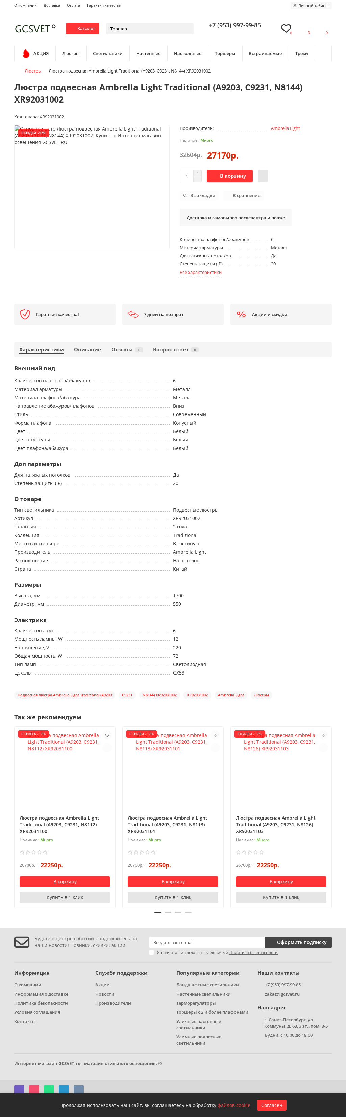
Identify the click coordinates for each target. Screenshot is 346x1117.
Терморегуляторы (196, 1003)
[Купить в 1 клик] (263, 176)
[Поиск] (186, 28)
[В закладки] (107, 735)
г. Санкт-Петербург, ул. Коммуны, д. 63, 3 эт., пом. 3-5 (296, 1022)
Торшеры (225, 53)
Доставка (52, 5)
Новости (104, 994)
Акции (102, 985)
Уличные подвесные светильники (198, 1040)
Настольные (187, 53)
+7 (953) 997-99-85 (235, 25)
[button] (15, 816)
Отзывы (125, 349)
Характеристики (41, 349)
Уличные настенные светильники (198, 1024)
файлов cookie (234, 1105)
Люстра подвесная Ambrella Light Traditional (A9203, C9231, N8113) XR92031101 (167, 824)
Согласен (271, 1105)
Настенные (148, 53)
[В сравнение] (107, 747)
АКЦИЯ (41, 53)
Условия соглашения (37, 1012)
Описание (87, 349)
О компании (25, 5)
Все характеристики (201, 272)
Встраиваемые (265, 53)
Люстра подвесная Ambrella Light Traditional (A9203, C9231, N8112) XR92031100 (59, 824)
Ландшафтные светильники (207, 985)
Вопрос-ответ (174, 349)
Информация (32, 972)
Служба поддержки (121, 972)
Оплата (73, 5)
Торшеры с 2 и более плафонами (212, 1012)
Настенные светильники (203, 994)
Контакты (25, 1021)
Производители (113, 1003)
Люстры (71, 53)
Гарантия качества (104, 5)
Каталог (86, 28)
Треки (301, 53)
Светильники (108, 53)
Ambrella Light (285, 128)
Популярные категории (208, 972)
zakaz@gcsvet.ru (282, 994)
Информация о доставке (41, 994)
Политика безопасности (41, 1003)
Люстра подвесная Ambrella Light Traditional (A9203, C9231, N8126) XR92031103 (276, 824)
